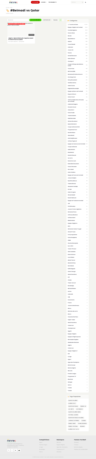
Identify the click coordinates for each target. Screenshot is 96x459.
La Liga (41, 447)
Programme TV (53, 2)
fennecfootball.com (58, 457)
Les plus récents (35, 20)
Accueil (7, 7)
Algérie (84, 420)
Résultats (59, 451)
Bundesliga (42, 449)
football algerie (73, 415)
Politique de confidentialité (81, 449)
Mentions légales (78, 447)
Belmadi (82, 426)
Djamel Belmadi (82, 423)
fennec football (73, 426)
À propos (76, 442)
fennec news (72, 423)
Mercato (59, 442)
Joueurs (43, 2)
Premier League (43, 444)
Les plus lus (46, 20)
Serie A (41, 451)
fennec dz (83, 406)
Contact (76, 444)
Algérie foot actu (73, 429)
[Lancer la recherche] (82, 2)
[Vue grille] (60, 20)
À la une (36, 2)
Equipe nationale (73, 406)
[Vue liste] (63, 20)
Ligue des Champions (62, 447)
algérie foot (72, 403)
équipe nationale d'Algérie (75, 417)
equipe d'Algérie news (74, 412)
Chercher (55, 20)
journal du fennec (73, 420)
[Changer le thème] (86, 2)
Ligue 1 (40, 442)
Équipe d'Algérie (61, 444)
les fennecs (79, 409)
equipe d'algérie (72, 400)
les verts (71, 409)
